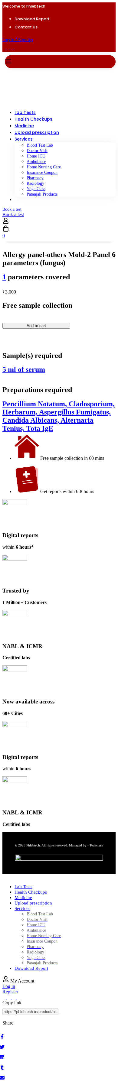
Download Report (32, 19)
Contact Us (26, 27)
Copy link (11, 1002)
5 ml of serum (23, 369)
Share (7, 1022)
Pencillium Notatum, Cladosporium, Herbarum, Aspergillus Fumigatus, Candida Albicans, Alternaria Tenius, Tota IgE (58, 416)
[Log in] (5, 222)
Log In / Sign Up (17, 40)
